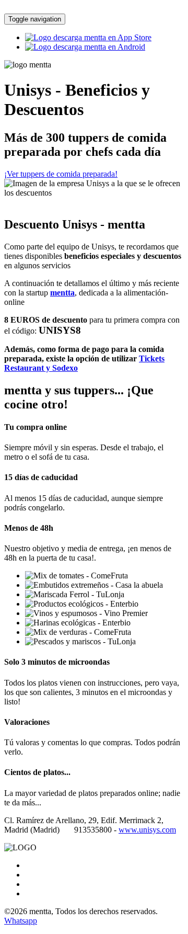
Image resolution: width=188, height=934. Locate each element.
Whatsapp (20, 920)
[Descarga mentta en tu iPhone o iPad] (88, 37)
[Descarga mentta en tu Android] (85, 46)
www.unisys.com (147, 829)
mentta (62, 292)
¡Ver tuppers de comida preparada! (61, 173)
